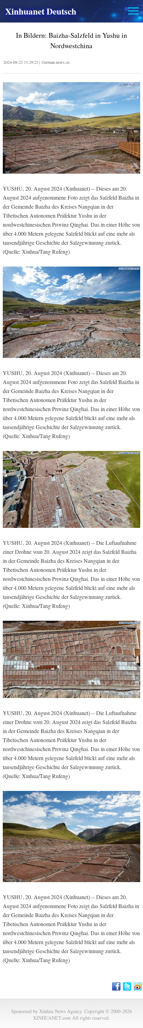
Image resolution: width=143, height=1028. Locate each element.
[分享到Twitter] (127, 986)
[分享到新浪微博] (138, 986)
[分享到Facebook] (116, 986)
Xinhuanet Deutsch (40, 11)
